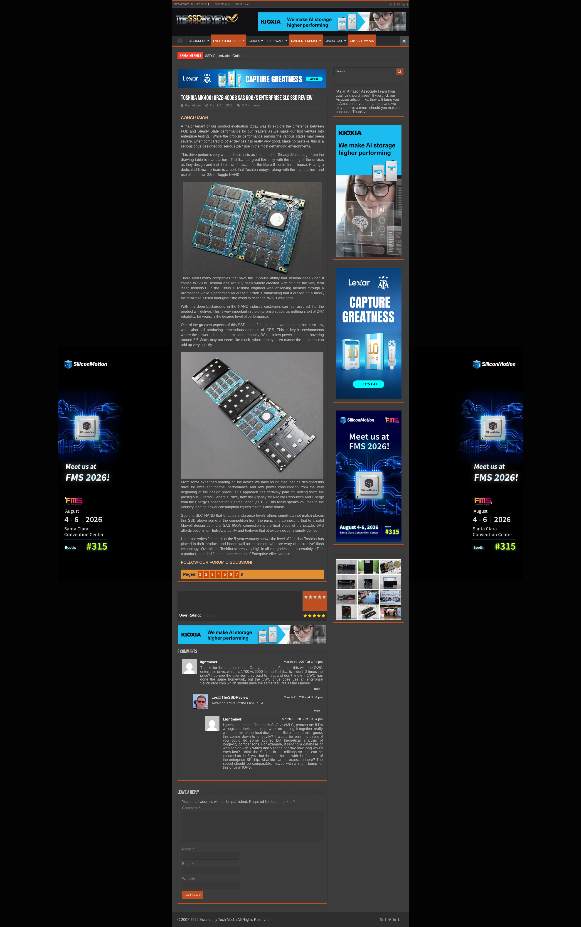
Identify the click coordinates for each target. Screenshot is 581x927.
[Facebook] (394, 4)
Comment (191, 808)
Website (188, 878)
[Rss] (390, 4)
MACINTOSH (334, 41)
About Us (240, 4)
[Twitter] (399, 4)
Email (188, 864)
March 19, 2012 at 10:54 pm (302, 719)
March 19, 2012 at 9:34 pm (303, 697)
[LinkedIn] (403, 4)
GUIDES (254, 41)
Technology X (221, 4)
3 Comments (251, 105)
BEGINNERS (197, 41)
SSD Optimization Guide (223, 56)
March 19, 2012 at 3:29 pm (303, 662)
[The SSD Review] (206, 17)
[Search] (400, 71)
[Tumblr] (407, 4)
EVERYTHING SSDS (227, 41)
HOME (180, 40)
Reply (317, 688)
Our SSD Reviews (362, 41)
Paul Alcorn (193, 105)
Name (188, 849)
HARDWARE (275, 41)
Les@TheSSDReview (230, 697)
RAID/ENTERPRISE (304, 41)
